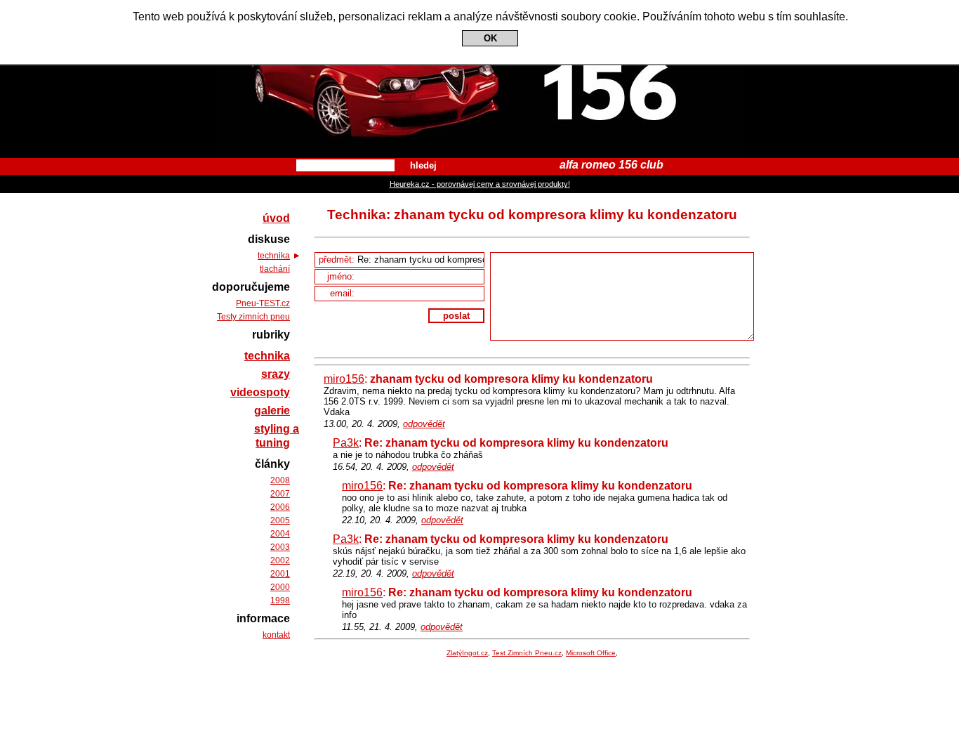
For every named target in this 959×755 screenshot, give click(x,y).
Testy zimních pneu (253, 317)
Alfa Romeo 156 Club (479, 12)
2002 (280, 560)
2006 (280, 507)
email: (343, 293)
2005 (280, 520)
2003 (280, 547)
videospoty (260, 392)
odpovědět (424, 424)
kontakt (276, 635)
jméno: (342, 276)
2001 (280, 574)
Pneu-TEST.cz (263, 303)
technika (274, 256)
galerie (272, 410)
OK (490, 38)
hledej (423, 165)
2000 (280, 587)
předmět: (338, 259)
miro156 (344, 379)
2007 (280, 494)
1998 (280, 600)
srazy (275, 374)
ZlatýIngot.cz (467, 653)
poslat (456, 315)
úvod (276, 218)
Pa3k (346, 443)
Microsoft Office (591, 653)
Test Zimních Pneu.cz (527, 653)
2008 (280, 480)
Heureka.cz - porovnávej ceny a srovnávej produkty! (480, 184)
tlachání (275, 269)
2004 (280, 534)
